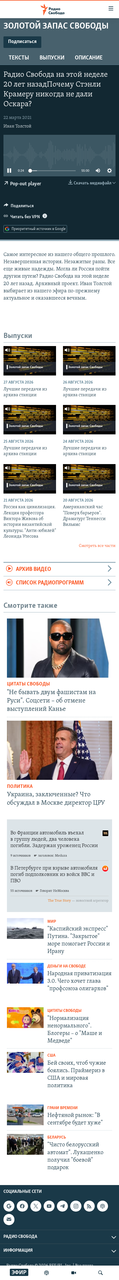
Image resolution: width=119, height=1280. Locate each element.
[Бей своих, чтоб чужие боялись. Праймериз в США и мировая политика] (25, 1062)
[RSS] (89, 1206)
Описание (89, 58)
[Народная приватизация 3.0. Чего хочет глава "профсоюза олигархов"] (25, 973)
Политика (20, 786)
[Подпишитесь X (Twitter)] (35, 1206)
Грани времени (62, 1108)
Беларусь (56, 1137)
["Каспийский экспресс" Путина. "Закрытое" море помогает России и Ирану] (25, 928)
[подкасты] (46, 1273)
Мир (51, 922)
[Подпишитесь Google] (8, 1206)
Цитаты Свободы (28, 684)
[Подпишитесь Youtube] (49, 1206)
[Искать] (100, 1273)
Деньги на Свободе (66, 966)
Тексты (19, 58)
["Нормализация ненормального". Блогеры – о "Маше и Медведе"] (25, 1017)
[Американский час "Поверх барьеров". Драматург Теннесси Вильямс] (89, 479)
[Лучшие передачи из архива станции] (29, 360)
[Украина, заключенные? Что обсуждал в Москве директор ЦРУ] (59, 750)
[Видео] (73, 1273)
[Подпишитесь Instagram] (75, 1206)
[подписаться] (8, 1219)
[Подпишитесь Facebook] (22, 1206)
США (51, 1055)
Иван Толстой (17, 126)
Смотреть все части (97, 546)
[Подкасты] (102, 1206)
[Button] (19, 207)
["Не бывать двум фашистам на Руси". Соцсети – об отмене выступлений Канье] (59, 648)
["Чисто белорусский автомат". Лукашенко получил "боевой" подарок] (25, 1144)
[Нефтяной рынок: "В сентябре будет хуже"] (25, 1115)
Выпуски (52, 58)
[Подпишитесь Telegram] (62, 1206)
